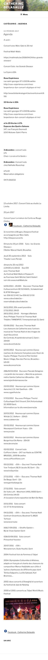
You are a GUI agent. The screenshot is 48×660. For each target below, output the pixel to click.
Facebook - (13, 632)
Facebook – (18, 226)
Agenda (7, 34)
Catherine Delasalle (14, 5)
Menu (25, 14)
